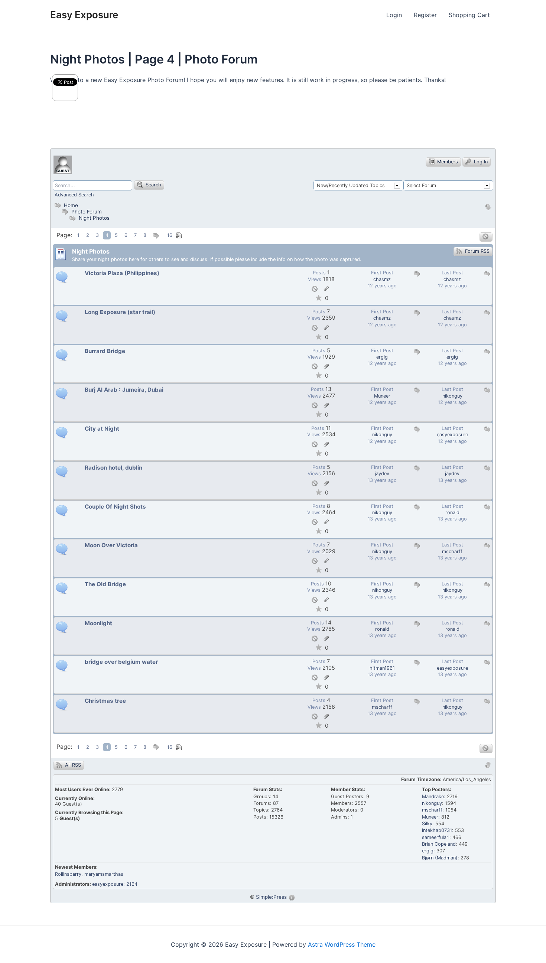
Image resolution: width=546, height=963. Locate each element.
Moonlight (98, 623)
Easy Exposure (84, 14)
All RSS (72, 765)
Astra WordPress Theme (342, 944)
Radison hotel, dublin (113, 467)
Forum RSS (477, 251)
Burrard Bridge (105, 351)
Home (70, 205)
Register (425, 15)
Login (394, 15)
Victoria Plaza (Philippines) (122, 273)
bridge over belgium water (121, 662)
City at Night (102, 428)
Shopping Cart (469, 15)
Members (447, 161)
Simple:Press (271, 897)
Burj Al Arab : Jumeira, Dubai (124, 389)
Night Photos (94, 218)
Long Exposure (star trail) (120, 312)
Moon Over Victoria (111, 545)
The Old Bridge (105, 584)
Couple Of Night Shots (115, 506)
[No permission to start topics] (486, 237)
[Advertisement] (185, 119)
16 (169, 235)
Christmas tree (105, 701)
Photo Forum (86, 212)
